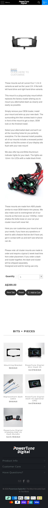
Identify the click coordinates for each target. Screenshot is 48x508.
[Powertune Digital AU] (24, 2)
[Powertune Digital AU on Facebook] (24, 481)
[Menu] (1, 2)
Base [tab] (14, 69)
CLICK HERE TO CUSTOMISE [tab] (20, 73)
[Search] (39, 2)
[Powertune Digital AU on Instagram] (28, 481)
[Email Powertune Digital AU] (19, 481)
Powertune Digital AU (17, 489)
